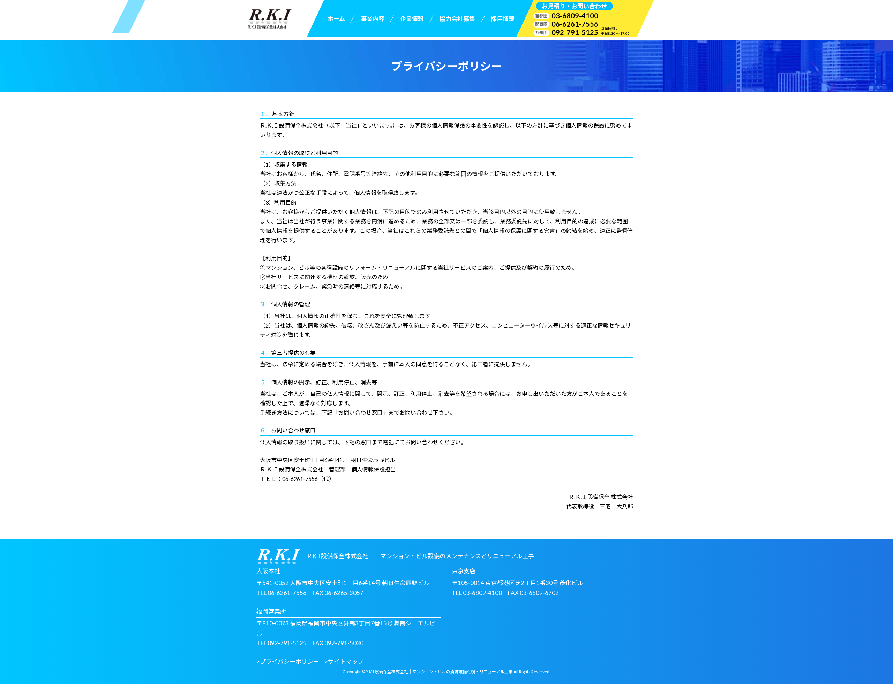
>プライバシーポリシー (287, 661)
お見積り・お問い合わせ (574, 6)
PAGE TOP (867, 656)
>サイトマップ (343, 661)
